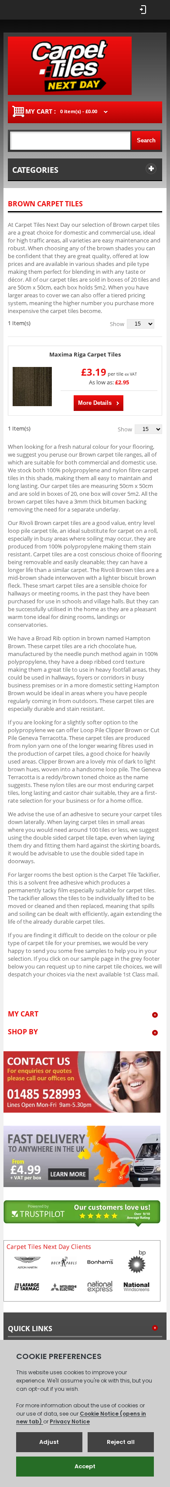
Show (117, 324)
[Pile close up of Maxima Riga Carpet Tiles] (32, 386)
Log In (142, 9)
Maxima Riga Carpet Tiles (85, 354)
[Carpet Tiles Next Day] (70, 66)
